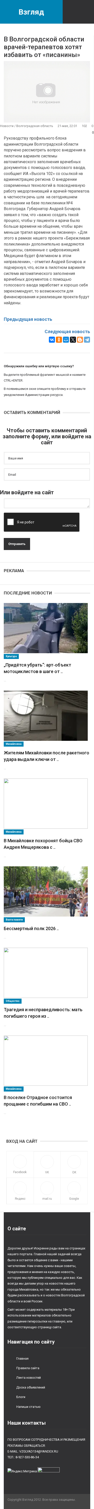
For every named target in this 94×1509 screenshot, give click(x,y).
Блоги (20, 1397)
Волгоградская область (34, 126)
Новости (7, 126)
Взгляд (31, 12)
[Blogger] (80, 340)
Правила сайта (27, 1368)
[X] (73, 340)
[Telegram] (87, 340)
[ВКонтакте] (52, 340)
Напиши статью (28, 1407)
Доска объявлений (30, 1387)
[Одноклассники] (59, 340)
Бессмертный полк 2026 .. (31, 928)
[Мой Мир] (66, 340)
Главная (22, 1358)
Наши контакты (27, 1423)
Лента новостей (28, 1377)
